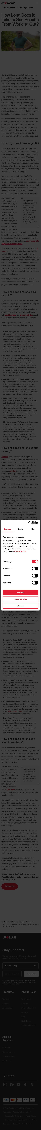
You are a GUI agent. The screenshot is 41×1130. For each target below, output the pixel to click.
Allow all (20, 592)
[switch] (35, 568)
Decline (20, 606)
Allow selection (20, 599)
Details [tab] (20, 529)
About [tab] (33, 529)
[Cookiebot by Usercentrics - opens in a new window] (28, 522)
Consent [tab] (7, 529)
